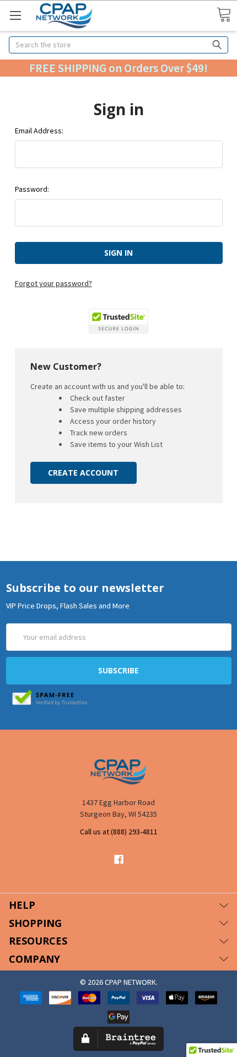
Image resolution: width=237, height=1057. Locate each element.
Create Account (83, 472)
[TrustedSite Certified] (118, 321)
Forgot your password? (53, 283)
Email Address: (39, 131)
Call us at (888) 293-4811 (119, 832)
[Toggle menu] (15, 15)
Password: (32, 189)
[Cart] (224, 15)
